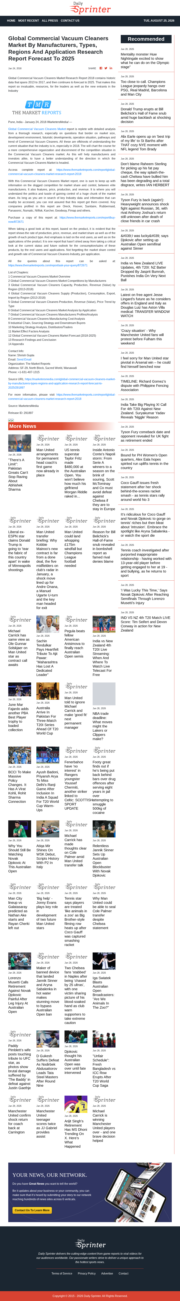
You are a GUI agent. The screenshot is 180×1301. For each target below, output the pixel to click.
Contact (123, 1273)
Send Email (24, 359)
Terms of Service (62, 1273)
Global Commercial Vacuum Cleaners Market (37, 129)
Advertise (107, 1273)
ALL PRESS (50, 20)
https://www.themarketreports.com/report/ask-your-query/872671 (48, 265)
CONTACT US (70, 20)
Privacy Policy (87, 1273)
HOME (11, 20)
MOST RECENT (28, 20)
